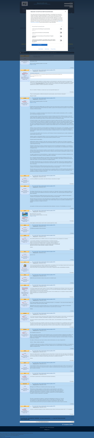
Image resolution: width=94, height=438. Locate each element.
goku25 (25, 362)
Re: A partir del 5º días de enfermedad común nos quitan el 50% (43, 98)
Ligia (25, 285)
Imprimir (72, 416)
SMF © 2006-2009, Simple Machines (50, 427)
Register (31, 64)
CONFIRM (39, 44)
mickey (25, 175)
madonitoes (24, 313)
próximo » (72, 418)
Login (35, 64)
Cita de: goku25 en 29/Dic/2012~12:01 (34, 73)
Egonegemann (25, 383)
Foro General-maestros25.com (45, 418)
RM (24, 373)
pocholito (25, 98)
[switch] (60, 29)
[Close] (66, 12)
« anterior (72, 417)
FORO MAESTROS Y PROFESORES (33, 418)
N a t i (49, 429)
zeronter (25, 210)
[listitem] (47, 26)
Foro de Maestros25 (24, 418)
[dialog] (47, 30)
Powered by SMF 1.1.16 (42, 427)
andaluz (25, 235)
